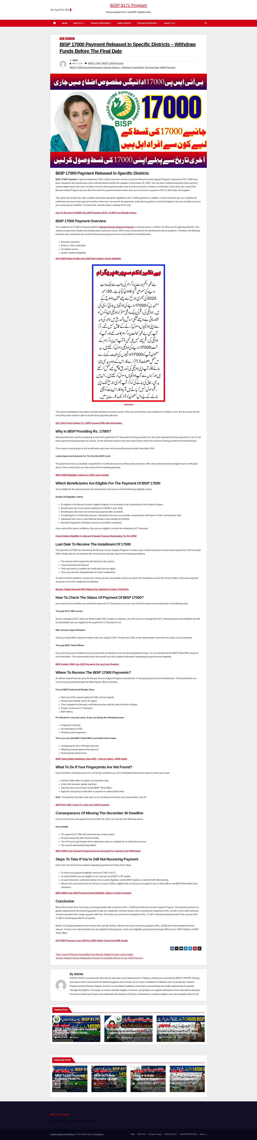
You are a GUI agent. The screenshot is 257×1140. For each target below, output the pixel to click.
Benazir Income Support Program (117, 227)
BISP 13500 (65, 1025)
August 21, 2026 (65, 1084)
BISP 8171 (78, 23)
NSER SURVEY (124, 23)
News (65, 23)
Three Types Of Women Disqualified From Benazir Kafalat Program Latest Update (95, 954)
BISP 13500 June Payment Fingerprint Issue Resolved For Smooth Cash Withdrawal (98, 851)
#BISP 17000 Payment (112, 63)
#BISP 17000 (94, 63)
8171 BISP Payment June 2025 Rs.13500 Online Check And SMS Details (92, 940)
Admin (75, 60)
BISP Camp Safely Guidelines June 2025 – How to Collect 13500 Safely (92, 759)
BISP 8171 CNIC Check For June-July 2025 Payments (82, 805)
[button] (206, 23)
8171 (109, 1025)
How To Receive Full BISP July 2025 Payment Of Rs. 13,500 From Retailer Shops (96, 213)
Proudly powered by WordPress (62, 1134)
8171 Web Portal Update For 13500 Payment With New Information (89, 423)
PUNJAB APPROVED (147, 23)
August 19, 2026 (144, 1084)
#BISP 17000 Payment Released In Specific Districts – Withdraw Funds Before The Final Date (114, 67)
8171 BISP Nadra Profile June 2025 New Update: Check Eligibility (89, 258)
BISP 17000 (70, 38)
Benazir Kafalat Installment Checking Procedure (125, 1030)
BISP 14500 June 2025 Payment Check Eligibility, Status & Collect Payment (93, 893)
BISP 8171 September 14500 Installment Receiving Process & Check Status (180, 1032)
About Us (169, 23)
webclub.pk (128, 404)
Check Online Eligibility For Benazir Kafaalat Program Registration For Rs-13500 (96, 536)
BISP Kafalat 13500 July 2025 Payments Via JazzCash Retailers (87, 664)
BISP (62, 38)
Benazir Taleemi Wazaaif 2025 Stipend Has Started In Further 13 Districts (92, 589)
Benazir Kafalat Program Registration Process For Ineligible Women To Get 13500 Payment (99, 958)
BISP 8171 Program (128, 5)
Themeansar (98, 1134)
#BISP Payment (167, 67)
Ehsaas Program (100, 23)
